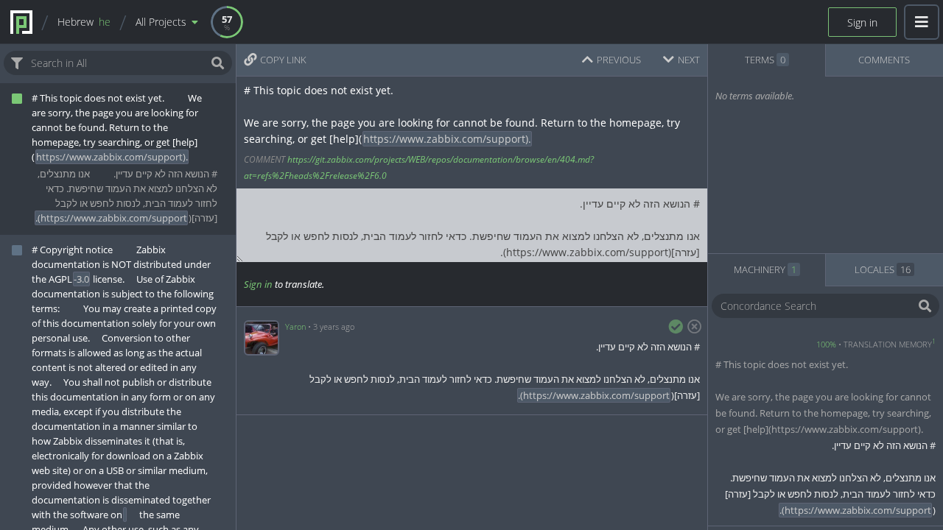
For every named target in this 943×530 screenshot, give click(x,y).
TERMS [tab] (765, 59)
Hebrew (84, 22)
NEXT (689, 59)
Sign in (862, 22)
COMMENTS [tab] (884, 59)
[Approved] (675, 327)
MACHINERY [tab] (765, 269)
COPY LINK (283, 59)
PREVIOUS (619, 59)
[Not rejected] (692, 327)
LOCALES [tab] (883, 269)
